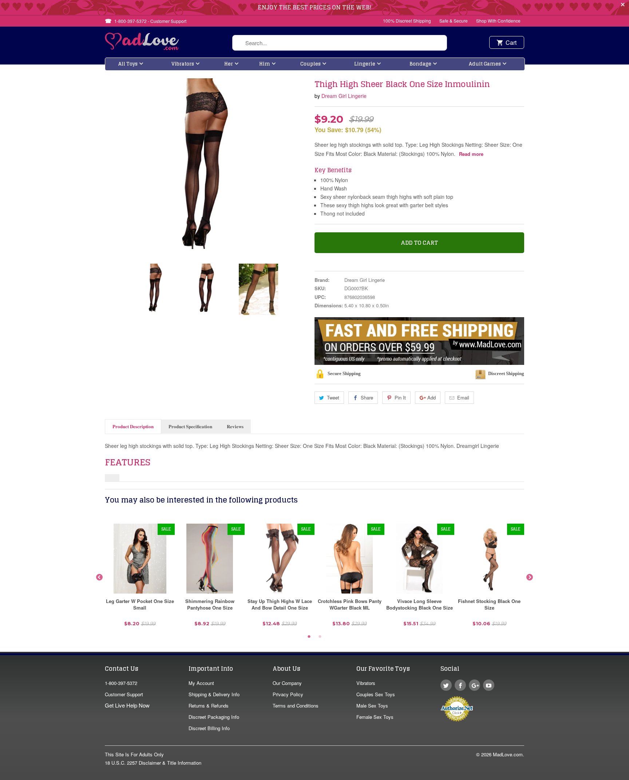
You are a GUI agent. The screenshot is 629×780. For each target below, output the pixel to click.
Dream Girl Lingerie (344, 95)
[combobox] (339, 43)
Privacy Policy (288, 694)
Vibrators (182, 64)
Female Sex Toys (374, 716)
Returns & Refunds (209, 705)
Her (228, 64)
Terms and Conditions (296, 705)
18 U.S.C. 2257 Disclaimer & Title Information (153, 762)
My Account (201, 682)
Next (529, 577)
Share (367, 397)
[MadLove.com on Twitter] (446, 685)
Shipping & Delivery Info (214, 694)
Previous (99, 577)
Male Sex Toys (372, 705)
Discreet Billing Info (209, 728)
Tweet (333, 397)
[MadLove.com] (142, 48)
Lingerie (364, 64)
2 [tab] (320, 637)
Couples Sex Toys (375, 694)
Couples (310, 64)
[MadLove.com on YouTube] (488, 685)
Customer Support (124, 694)
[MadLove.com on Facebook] (460, 685)
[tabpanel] (140, 578)
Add (431, 397)
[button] (628, 776)
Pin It (400, 397)
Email (463, 397)
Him (264, 64)
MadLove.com (508, 754)
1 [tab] (309, 637)
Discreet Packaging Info (214, 716)
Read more (471, 153)
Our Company (287, 682)
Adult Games (485, 64)
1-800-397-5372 (121, 682)
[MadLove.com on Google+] (474, 685)
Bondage (420, 64)
